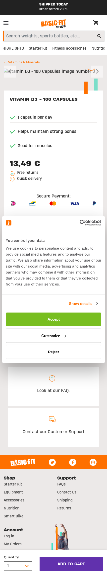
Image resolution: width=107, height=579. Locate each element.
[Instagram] (93, 462)
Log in (9, 536)
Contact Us (66, 492)
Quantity (11, 557)
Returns (64, 508)
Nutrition (11, 508)
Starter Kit (13, 484)
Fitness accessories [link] (69, 48)
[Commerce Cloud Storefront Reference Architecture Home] (53, 23)
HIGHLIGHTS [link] (13, 48)
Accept (54, 319)
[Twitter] (52, 462)
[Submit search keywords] (99, 36)
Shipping (65, 500)
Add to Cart (71, 564)
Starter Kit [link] (38, 48)
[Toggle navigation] (7, 24)
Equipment (13, 492)
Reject (53, 352)
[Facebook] (72, 462)
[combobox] (53, 36)
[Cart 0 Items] (98, 23)
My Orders (13, 544)
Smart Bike (13, 516)
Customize (50, 335)
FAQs (61, 484)
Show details (80, 303)
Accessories (14, 500)
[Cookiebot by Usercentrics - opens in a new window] (79, 223)
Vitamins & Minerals (24, 62)
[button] (11, 72)
